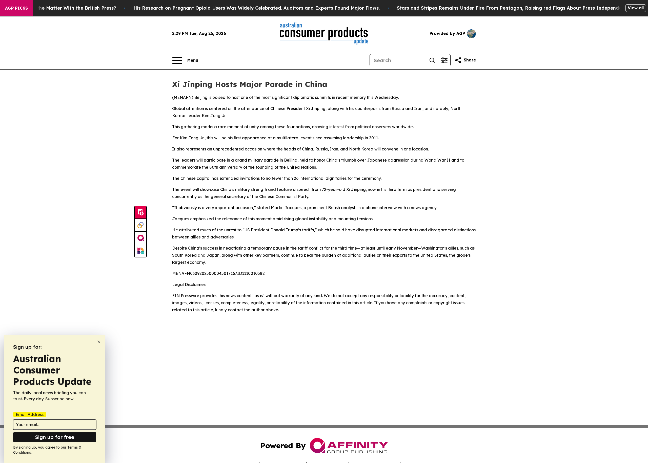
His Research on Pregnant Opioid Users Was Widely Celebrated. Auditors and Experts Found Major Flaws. (256, 8)
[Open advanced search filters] (444, 60)
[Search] (432, 60)
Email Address (30, 414)
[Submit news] (140, 212)
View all (636, 7)
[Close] (98, 341)
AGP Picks (16, 8)
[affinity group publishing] (140, 238)
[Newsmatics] (140, 250)
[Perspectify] (140, 225)
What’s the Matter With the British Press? (67, 8)
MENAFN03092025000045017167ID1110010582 (218, 273)
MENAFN (183, 97)
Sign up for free (54, 437)
